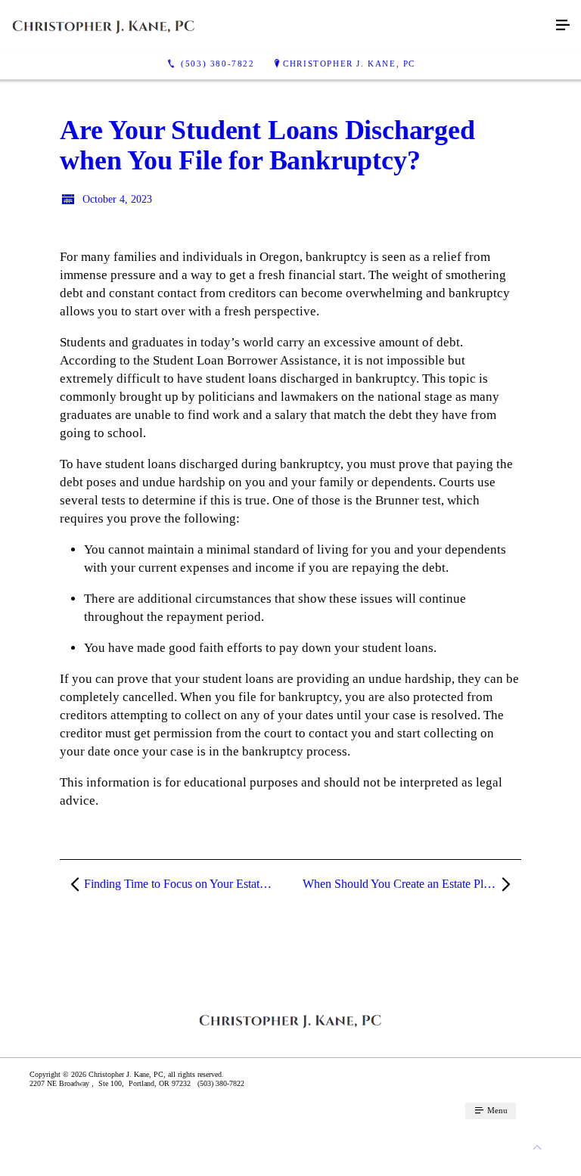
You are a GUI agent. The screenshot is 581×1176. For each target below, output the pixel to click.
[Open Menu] (563, 25)
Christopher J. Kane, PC (349, 63)
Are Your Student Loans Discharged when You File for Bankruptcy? (267, 145)
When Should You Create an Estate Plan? (401, 883)
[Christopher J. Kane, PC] (275, 25)
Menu (496, 1110)
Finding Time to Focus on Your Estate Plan (186, 883)
